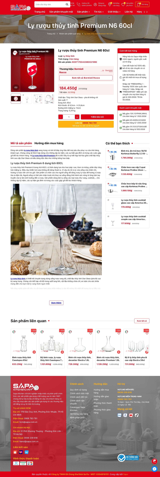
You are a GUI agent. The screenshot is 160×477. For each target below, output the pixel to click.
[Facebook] (125, 415)
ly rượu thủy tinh (31, 150)
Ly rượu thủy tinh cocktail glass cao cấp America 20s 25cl (134, 201)
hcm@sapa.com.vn (28, 422)
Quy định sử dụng (78, 389)
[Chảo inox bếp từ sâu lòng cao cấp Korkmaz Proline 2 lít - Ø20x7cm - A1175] (113, 188)
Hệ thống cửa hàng (79, 414)
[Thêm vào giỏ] (21, 351)
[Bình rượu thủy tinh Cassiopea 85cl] (23, 341)
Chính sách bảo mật (79, 393)
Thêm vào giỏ (97, 117)
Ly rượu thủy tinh (18, 278)
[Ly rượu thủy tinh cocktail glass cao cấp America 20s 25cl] (113, 204)
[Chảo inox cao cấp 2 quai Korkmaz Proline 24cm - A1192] (113, 171)
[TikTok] (137, 415)
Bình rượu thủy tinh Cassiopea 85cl (21, 358)
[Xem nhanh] (26, 351)
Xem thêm (56, 303)
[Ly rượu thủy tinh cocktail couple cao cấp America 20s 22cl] (113, 221)
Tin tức (98, 11)
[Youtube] (131, 415)
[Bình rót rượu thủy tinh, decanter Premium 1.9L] (108, 341)
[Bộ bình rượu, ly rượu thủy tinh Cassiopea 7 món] (51, 341)
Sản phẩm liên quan (28, 321)
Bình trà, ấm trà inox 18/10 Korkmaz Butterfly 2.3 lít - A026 (134, 152)
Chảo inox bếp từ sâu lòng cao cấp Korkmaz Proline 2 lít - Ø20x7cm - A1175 (134, 185)
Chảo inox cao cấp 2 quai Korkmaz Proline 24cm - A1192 (133, 168)
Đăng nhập (102, 5)
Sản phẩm (129, 4)
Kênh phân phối (77, 417)
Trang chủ (39, 11)
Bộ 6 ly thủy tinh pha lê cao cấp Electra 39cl (136, 358)
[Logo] (21, 7)
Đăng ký (101, 3)
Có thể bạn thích (118, 143)
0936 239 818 (31, 438)
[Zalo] (120, 415)
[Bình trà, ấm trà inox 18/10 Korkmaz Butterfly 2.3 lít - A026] (113, 155)
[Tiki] (27, 452)
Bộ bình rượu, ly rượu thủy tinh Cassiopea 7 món (51, 359)
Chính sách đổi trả (78, 397)
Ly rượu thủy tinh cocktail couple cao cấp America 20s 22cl (133, 218)
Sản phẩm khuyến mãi (61, 11)
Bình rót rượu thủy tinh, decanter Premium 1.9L (108, 358)
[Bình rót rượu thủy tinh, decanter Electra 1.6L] (80, 341)
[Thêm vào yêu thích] (34, 333)
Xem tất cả (142, 321)
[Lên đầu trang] (154, 454)
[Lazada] (21, 452)
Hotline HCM (70, 4)
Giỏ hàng (145, 4)
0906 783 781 (30, 418)
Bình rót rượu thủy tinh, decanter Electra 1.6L (79, 358)
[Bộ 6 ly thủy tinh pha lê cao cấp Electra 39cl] (136, 341)
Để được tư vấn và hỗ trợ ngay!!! (86, 124)
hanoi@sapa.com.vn (29, 441)
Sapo (125, 474)
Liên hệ (129, 11)
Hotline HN (87, 4)
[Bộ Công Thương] (128, 458)
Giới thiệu (113, 11)
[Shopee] (15, 452)
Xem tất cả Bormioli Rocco (86, 78)
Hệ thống (116, 4)
